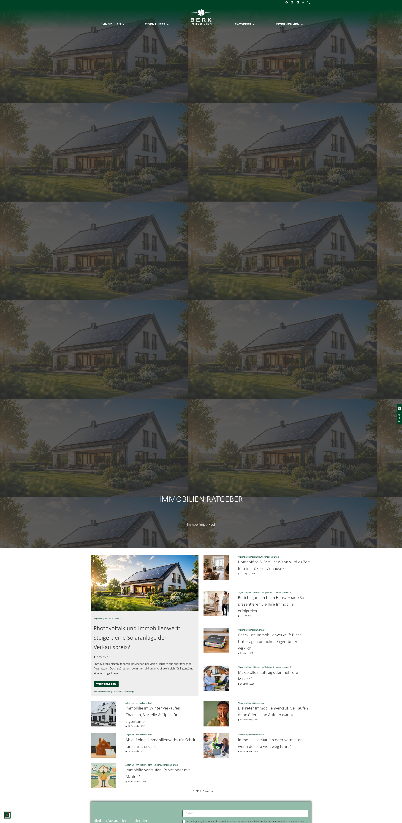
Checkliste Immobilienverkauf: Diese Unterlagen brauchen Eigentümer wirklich (270, 642)
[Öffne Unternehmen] (302, 24)
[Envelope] (303, 2)
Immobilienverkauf (271, 557)
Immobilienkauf (255, 557)
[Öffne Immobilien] (123, 24)
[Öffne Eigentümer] (167, 24)
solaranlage (129, 692)
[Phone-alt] (308, 2)
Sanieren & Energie (112, 619)
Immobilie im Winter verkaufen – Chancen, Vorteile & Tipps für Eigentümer (154, 715)
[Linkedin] (297, 2)
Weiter (209, 791)
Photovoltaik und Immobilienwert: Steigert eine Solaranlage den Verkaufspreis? (137, 638)
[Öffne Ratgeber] (253, 24)
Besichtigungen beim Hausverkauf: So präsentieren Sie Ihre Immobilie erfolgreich (271, 604)
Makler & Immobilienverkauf (278, 593)
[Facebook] (286, 2)
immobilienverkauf (102, 692)
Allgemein (98, 619)
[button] (7, 815)
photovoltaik (116, 692)
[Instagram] (292, 2)
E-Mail (190, 813)
